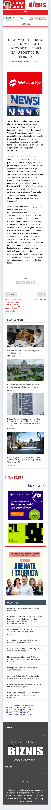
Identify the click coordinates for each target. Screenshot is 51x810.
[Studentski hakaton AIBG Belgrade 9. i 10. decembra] (25, 336)
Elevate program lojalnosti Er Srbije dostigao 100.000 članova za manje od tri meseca (25, 659)
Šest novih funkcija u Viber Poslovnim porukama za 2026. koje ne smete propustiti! (23, 694)
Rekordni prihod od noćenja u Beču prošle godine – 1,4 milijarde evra (23, 385)
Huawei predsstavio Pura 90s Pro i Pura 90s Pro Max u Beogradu (24, 685)
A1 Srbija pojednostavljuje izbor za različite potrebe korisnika (22, 641)
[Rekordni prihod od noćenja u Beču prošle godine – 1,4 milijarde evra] (25, 370)
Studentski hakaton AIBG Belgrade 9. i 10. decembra (25, 351)
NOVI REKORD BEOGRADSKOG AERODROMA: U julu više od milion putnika (22, 631)
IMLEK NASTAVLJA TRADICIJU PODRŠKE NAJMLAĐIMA (23, 609)
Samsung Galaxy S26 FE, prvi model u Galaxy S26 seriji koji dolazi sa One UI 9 (24, 677)
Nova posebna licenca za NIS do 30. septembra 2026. (22, 668)
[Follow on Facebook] (23, 782)
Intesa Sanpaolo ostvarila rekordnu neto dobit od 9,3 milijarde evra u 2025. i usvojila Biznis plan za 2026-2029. (23, 422)
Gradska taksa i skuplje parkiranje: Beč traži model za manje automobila (24, 649)
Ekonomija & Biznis (31, 61)
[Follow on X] (28, 782)
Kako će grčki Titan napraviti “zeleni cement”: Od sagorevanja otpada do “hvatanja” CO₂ (24, 459)
